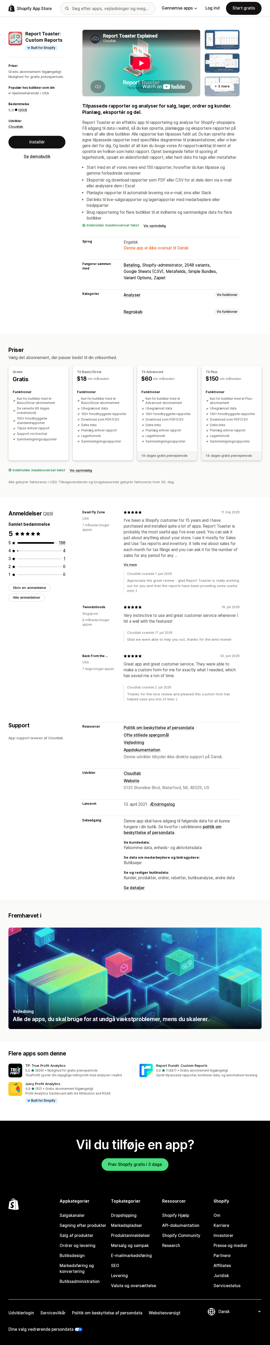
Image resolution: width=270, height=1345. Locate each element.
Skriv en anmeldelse (29, 587)
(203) (22, 110)
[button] (69, 1071)
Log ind (212, 8)
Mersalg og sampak (130, 1245)
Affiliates (222, 1265)
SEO (115, 1265)
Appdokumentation (142, 749)
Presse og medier (230, 1245)
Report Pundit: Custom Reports (182, 1065)
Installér (37, 142)
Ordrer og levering (77, 1245)
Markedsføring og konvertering (77, 1268)
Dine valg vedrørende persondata (41, 1329)
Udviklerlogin (21, 1312)
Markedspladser (126, 1225)
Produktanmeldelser (130, 1235)
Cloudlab (15, 126)
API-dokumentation (180, 1225)
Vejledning (134, 742)
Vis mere (130, 565)
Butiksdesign (72, 1255)
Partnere (222, 1255)
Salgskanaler (72, 1215)
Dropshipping (124, 1215)
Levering (119, 1275)
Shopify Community (181, 1235)
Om (217, 1215)
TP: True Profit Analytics (45, 1065)
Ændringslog (162, 804)
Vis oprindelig (154, 226)
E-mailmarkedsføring (131, 1255)
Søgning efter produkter (83, 1225)
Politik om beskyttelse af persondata (159, 727)
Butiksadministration (80, 1281)
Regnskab (133, 311)
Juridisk (221, 1275)
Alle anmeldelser (26, 597)
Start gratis (244, 8)
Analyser (132, 294)
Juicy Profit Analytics (42, 1084)
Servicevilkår (53, 1312)
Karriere (221, 1225)
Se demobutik (37, 156)
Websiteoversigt (164, 1312)
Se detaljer (134, 887)
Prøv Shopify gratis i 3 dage (135, 1164)
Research (171, 1245)
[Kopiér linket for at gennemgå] (108, 512)
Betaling (132, 265)
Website (131, 780)
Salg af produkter (76, 1235)
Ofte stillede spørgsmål (146, 735)
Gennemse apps (177, 8)
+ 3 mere (222, 86)
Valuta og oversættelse (133, 1285)
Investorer (223, 1235)
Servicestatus (227, 1285)
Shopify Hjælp (175, 1215)
